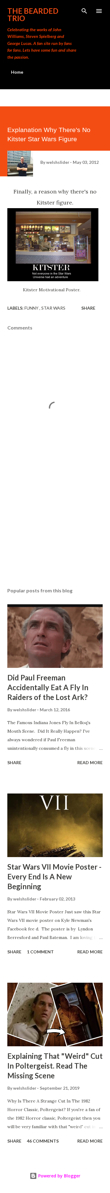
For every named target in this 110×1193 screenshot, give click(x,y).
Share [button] (88, 308)
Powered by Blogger (58, 1176)
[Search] (84, 11)
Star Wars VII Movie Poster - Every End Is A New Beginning (54, 876)
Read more (90, 762)
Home (17, 72)
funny (31, 308)
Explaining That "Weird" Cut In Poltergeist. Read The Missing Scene (55, 1065)
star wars (53, 308)
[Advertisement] (55, 530)
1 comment (40, 951)
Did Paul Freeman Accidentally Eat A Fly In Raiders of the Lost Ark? (47, 687)
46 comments (43, 1140)
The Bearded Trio (32, 14)
